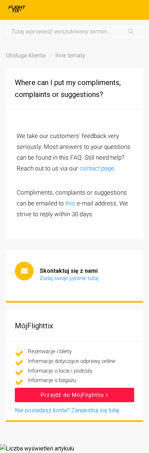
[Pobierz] (61, 223)
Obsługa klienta (26, 55)
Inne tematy (70, 55)
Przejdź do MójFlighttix (73, 395)
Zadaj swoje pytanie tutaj (69, 278)
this (70, 203)
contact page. (98, 168)
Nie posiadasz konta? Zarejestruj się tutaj (67, 410)
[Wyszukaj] (131, 32)
